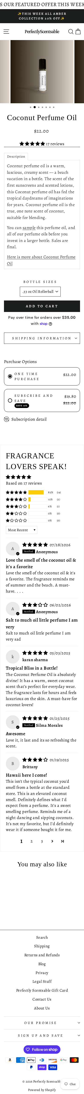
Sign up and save (41, 1035)
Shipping (42, 946)
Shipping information (42, 338)
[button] (33, 144)
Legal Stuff (42, 981)
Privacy (41, 972)
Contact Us (42, 999)
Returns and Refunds (42, 955)
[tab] (16, 156)
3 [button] (42, 841)
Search (42, 937)
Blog (42, 964)
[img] (35, 545)
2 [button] (32, 841)
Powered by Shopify (42, 1090)
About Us (42, 1008)
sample (29, 227)
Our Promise (40, 1022)
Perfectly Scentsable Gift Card (42, 990)
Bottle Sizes (40, 281)
